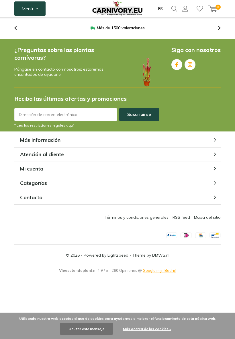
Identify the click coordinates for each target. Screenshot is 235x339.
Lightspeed (117, 255)
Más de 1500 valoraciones (121, 27)
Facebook (176, 64)
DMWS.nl (160, 255)
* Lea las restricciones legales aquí (44, 125)
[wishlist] (200, 8)
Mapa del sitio (207, 217)
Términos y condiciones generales (137, 217)
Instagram (190, 64)
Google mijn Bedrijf (159, 270)
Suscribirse (139, 114)
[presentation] (18, 28)
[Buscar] (174, 8)
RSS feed (181, 217)
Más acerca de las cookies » (147, 329)
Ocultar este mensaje (86, 329)
